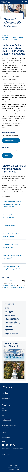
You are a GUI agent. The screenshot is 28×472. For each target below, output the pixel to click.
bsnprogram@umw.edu (8, 285)
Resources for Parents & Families (11, 333)
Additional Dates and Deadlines (12, 316)
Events (3, 415)
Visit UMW (7, 308)
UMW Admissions (15, 281)
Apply (6, 155)
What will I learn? (9, 226)
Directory (3, 400)
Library (3, 408)
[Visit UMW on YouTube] (14, 445)
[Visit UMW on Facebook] (3, 445)
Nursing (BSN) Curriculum (12, 325)
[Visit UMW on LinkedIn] (10, 445)
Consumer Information (6, 437)
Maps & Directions (5, 396)
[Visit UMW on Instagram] (7, 445)
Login (18, 469)
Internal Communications (18, 448)
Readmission (7, 330)
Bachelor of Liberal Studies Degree (12, 318)
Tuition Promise (8, 332)
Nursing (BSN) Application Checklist (14, 323)
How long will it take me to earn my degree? (11, 216)
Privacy (3, 430)
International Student (9, 329)
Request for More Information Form (14, 287)
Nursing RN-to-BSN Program (11, 322)
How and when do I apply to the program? (12, 257)
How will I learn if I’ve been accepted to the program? (12, 268)
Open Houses (7, 310)
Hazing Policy (4, 435)
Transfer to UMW (8, 312)
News (3, 413)
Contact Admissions (8, 334)
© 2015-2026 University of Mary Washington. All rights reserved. (14, 465)
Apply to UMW (7, 307)
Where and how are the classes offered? (10, 246)
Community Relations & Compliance (9, 425)
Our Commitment (9, 326)
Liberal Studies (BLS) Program (11, 321)
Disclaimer (4, 432)
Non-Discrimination (5, 427)
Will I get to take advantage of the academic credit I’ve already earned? (12, 204)
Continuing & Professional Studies (12, 319)
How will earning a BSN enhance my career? (11, 235)
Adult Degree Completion (10, 315)
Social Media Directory (6, 448)
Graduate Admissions (9, 314)
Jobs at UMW (4, 410)
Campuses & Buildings (6, 398)
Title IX (3, 422)
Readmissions (8, 327)
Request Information (10, 140)
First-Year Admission (9, 311)
